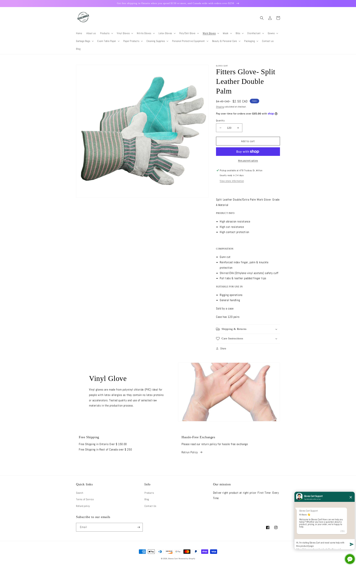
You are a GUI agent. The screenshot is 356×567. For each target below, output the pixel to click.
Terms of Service (85, 499)
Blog (146, 499)
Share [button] (223, 348)
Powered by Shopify (187, 558)
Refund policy (83, 506)
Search (79, 492)
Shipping (220, 106)
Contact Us (150, 506)
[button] (106, 33)
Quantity (220, 120)
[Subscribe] (138, 527)
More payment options (248, 160)
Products (149, 492)
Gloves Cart (173, 558)
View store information (232, 181)
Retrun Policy (190, 452)
